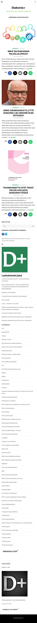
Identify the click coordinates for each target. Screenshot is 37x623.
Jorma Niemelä (19, 118)
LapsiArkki (5, 437)
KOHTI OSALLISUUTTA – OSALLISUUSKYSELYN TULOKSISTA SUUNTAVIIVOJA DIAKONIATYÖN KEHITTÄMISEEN (15, 287)
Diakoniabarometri (7, 350)
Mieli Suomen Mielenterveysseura (11, 456)
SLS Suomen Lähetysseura (9, 493)
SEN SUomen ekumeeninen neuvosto (12, 478)
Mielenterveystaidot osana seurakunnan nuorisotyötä (16, 316)
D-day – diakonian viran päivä (10, 303)
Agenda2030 (5, 332)
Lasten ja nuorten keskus (9, 441)
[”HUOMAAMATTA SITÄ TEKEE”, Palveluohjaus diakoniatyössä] (18, 166)
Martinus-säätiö (6, 452)
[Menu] (1, 1)
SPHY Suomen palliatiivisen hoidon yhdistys (14, 497)
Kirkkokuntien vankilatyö (8, 401)
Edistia (3, 376)
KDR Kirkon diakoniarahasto (9, 397)
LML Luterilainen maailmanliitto (10, 445)
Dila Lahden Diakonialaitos (9, 361)
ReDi (3, 471)
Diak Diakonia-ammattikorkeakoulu (11, 343)
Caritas (4, 336)
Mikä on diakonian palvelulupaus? (18, 52)
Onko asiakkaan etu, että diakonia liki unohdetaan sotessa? (18, 113)
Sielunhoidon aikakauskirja (9, 482)
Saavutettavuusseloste (19, 600)
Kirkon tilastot (5, 412)
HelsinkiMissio (5, 384)
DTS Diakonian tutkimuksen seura (11, 369)
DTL (3, 365)
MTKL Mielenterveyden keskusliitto (11, 460)
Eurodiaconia (5, 380)
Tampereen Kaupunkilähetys (10, 511)
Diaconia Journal (6, 339)
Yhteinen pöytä (6, 541)
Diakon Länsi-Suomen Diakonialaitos (12, 347)
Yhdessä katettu (6, 534)
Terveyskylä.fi (6, 515)
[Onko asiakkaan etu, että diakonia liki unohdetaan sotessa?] (18, 92)
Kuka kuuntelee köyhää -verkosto (11, 430)
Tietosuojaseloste (6, 600)
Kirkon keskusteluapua (8, 408)
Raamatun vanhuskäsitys (9, 292)
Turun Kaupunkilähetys (8, 519)
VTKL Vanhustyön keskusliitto (10, 530)
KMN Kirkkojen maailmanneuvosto (11, 419)
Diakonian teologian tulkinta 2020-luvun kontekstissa (16, 320)
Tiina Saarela (19, 56)
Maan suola (5, 449)
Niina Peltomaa (19, 195)
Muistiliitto (4, 463)
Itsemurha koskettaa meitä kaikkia (11, 313)
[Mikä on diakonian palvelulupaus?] (18, 33)
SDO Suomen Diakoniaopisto (10, 474)
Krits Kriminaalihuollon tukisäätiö (11, 426)
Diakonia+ (18, 7)
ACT (3, 328)
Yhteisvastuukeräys (7, 545)
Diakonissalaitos (6, 358)
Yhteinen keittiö (6, 537)
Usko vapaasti (6, 300)
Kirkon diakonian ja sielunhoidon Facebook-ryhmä (16, 404)
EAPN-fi (4, 373)
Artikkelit (15, 48)
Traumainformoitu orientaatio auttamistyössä (14, 296)
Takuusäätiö (5, 508)
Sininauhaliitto (5, 486)
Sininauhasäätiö (6, 489)
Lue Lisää (29, 68)
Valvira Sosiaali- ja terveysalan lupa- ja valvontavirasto (17, 523)
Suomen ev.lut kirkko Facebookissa (12, 500)
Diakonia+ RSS (6, 567)
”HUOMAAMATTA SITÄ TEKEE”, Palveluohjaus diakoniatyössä (18, 190)
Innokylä (4, 387)
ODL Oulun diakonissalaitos (9, 467)
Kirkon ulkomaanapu (7, 415)
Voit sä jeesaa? (6, 526)
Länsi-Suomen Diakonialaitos (10, 434)
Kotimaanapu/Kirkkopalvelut (9, 423)
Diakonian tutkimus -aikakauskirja (11, 354)
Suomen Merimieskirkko (8, 504)
